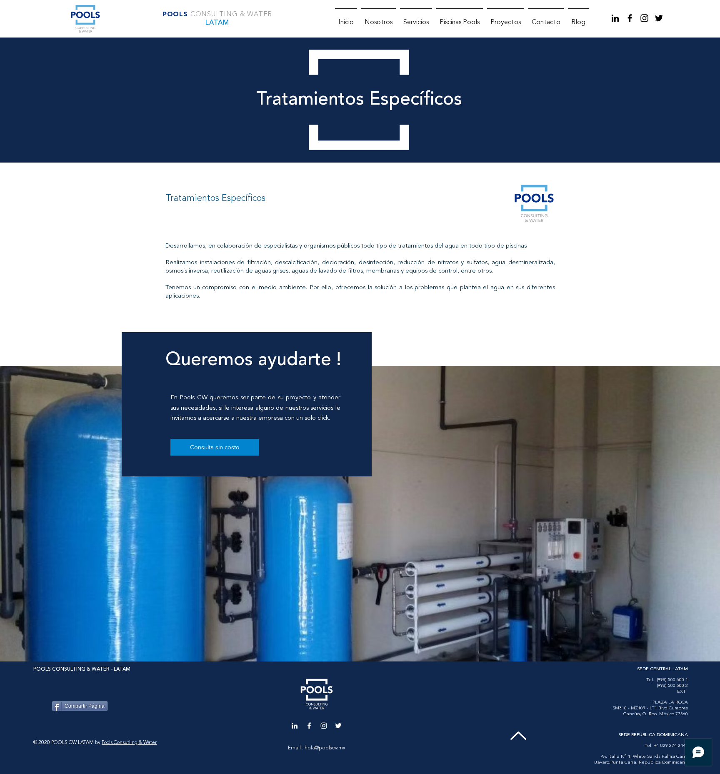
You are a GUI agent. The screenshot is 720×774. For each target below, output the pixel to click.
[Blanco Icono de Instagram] (324, 725)
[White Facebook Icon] (309, 725)
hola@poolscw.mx (325, 748)
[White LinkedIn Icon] (294, 725)
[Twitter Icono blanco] (338, 725)
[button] (416, 19)
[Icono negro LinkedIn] (615, 18)
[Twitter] (659, 18)
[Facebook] (630, 18)
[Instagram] (644, 18)
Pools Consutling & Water (129, 742)
